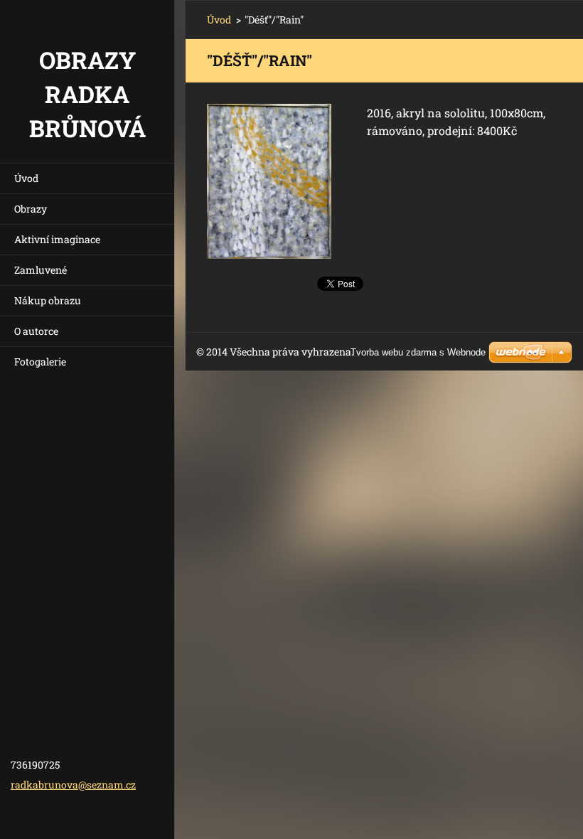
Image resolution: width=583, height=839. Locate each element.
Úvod (26, 178)
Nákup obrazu (47, 300)
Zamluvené (40, 270)
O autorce (36, 331)
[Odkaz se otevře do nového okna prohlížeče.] (269, 181)
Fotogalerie (40, 361)
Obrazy (30, 208)
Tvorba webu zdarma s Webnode (418, 352)
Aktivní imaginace (57, 239)
